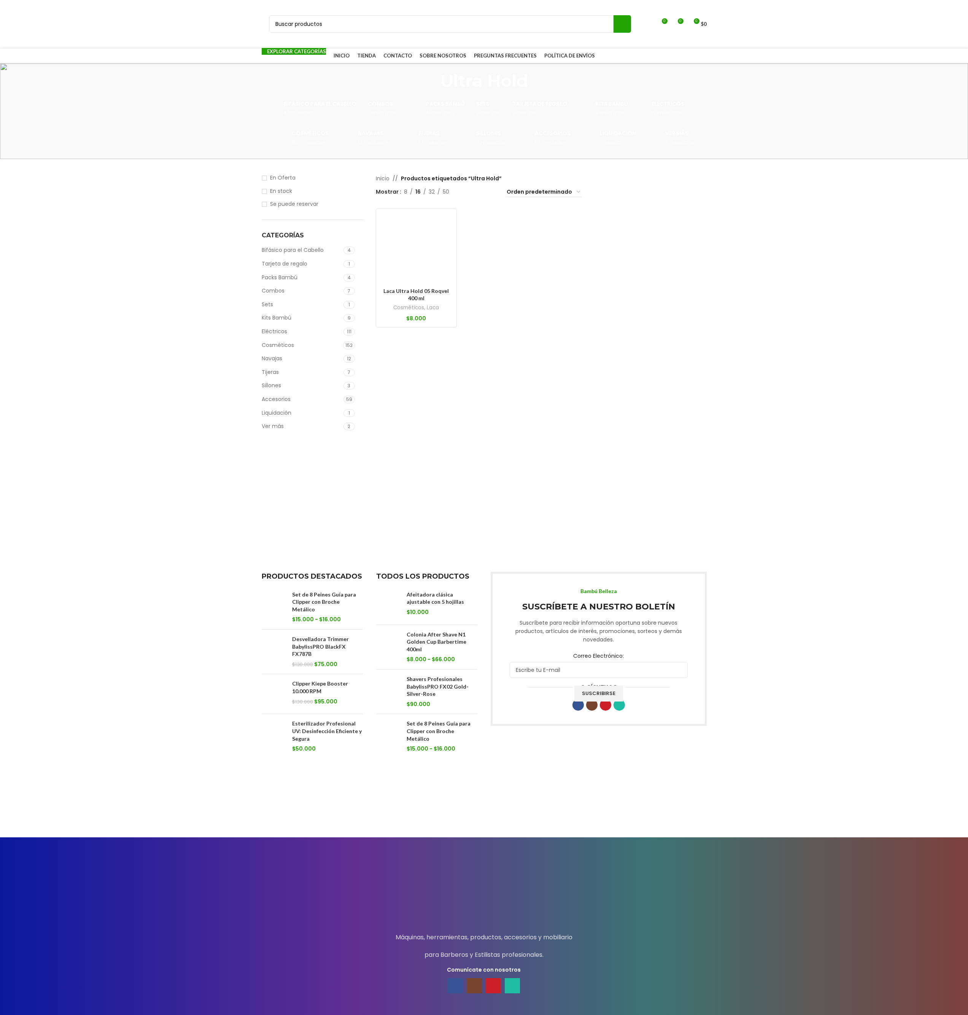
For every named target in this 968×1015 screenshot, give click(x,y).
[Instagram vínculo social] (592, 705)
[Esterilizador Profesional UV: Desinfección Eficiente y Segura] (274, 736)
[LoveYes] (674, 813)
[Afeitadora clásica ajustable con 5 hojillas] (388, 605)
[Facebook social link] (578, 705)
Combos (273, 290)
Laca (433, 307)
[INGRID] (420, 813)
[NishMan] (611, 813)
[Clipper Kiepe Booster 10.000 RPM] (274, 694)
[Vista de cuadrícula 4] (490, 192)
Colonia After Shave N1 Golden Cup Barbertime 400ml (436, 641)
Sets (267, 304)
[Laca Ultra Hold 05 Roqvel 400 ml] (416, 249)
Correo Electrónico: (598, 656)
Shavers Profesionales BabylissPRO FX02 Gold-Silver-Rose (438, 686)
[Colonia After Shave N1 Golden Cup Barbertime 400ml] (388, 647)
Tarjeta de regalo (284, 263)
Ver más (273, 426)
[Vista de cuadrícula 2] (466, 192)
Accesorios (276, 399)
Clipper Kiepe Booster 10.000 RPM (320, 687)
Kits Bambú (276, 317)
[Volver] (430, 80)
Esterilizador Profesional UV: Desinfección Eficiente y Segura (327, 730)
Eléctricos (274, 331)
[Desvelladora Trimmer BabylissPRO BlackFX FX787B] (274, 651)
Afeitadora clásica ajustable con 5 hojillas (435, 598)
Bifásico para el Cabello (293, 250)
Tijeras (270, 372)
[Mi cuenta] (647, 24)
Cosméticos (278, 345)
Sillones (271, 385)
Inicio (382, 178)
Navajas (272, 358)
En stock (281, 191)
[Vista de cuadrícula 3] (478, 192)
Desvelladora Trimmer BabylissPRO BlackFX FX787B (320, 646)
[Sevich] (357, 813)
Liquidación (276, 413)
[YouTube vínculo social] (605, 705)
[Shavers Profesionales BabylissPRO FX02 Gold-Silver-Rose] (388, 691)
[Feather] (293, 813)
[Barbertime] (547, 813)
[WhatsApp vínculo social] (619, 705)
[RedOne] (484, 813)
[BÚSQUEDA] (622, 24)
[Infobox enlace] (484, 891)
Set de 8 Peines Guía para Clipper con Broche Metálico (324, 601)
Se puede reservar (294, 204)
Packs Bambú (279, 277)
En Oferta (283, 177)
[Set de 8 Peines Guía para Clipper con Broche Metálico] (274, 607)
